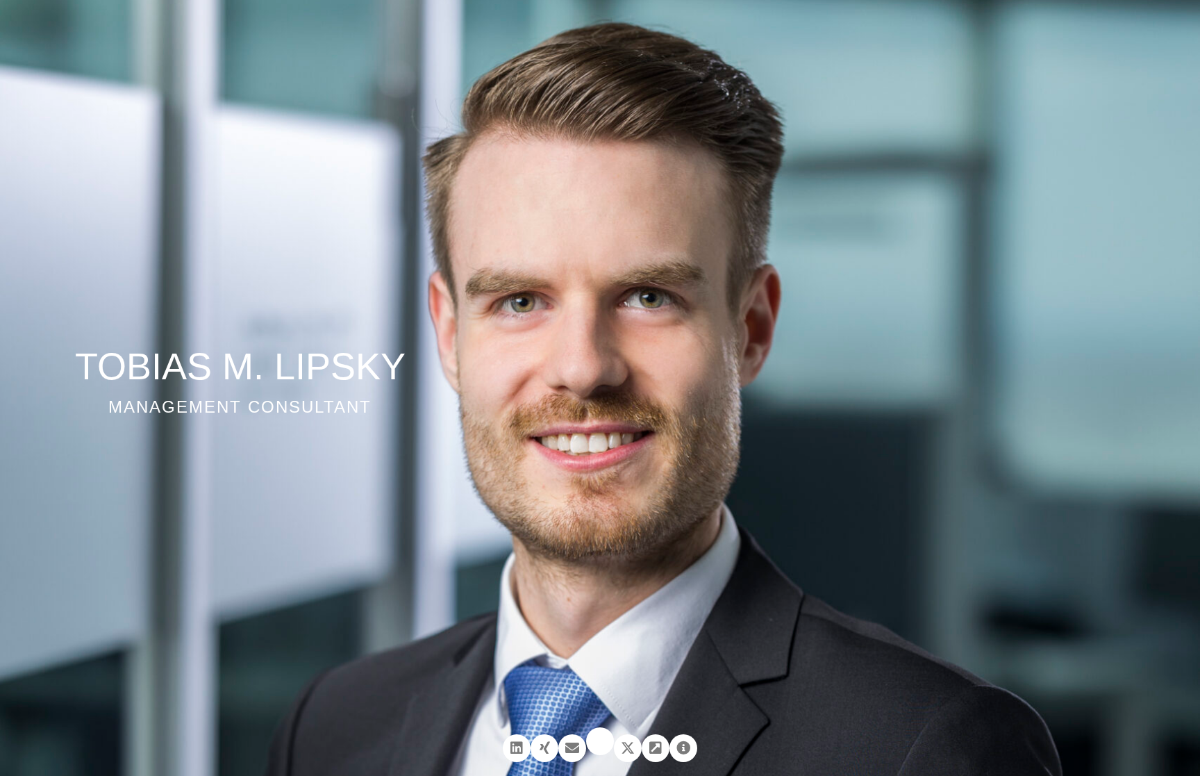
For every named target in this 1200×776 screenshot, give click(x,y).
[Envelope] (572, 748)
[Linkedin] (517, 748)
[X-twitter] (628, 748)
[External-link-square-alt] (655, 748)
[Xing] (544, 748)
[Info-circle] (683, 748)
